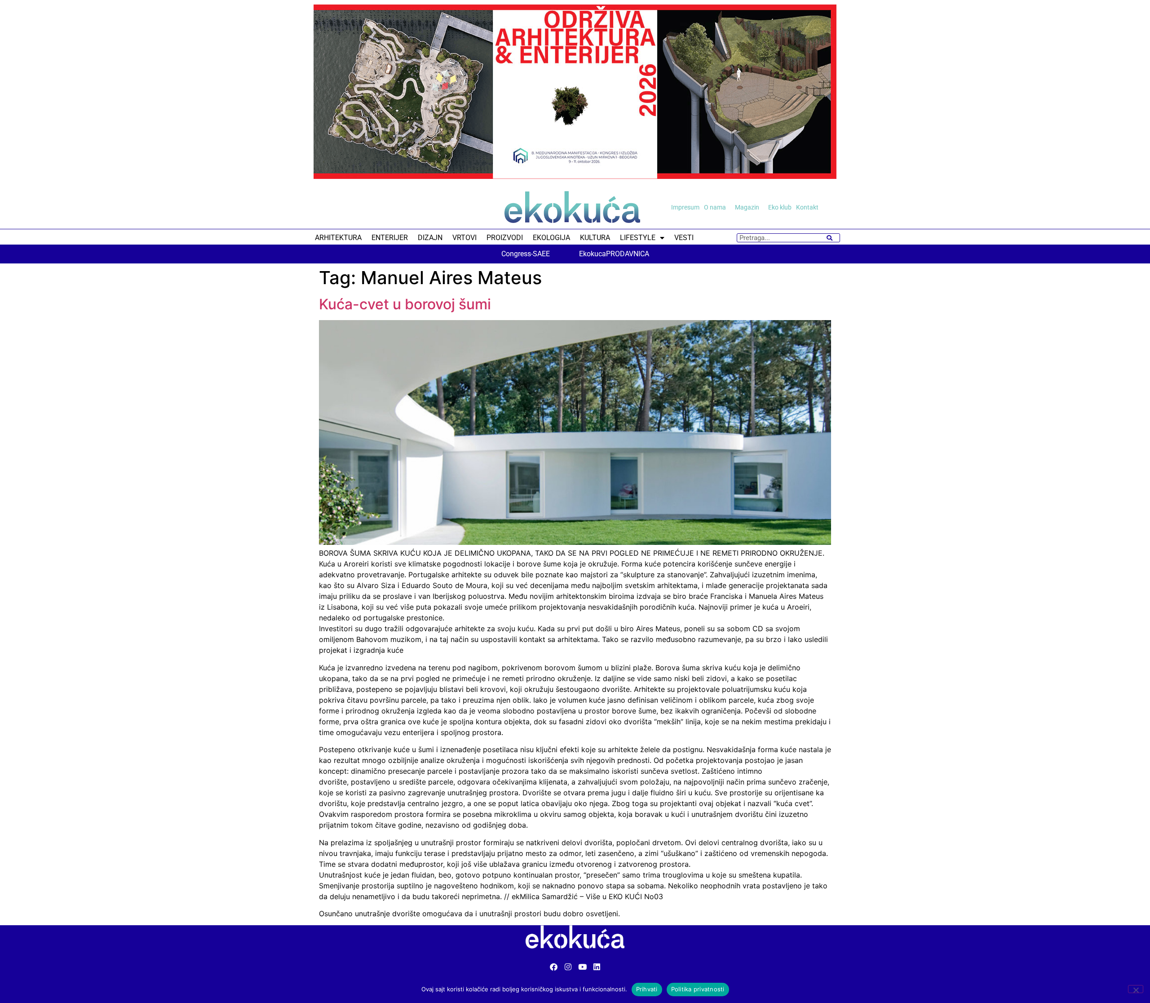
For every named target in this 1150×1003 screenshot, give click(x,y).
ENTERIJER (390, 237)
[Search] (829, 238)
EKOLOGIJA (551, 237)
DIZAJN (430, 237)
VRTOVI (464, 237)
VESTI (684, 237)
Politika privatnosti (698, 989)
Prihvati (647, 989)
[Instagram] (568, 967)
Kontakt (807, 207)
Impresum (685, 207)
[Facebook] (553, 967)
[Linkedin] (597, 967)
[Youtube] (582, 967)
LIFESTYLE (637, 237)
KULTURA (595, 237)
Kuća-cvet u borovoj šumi (405, 304)
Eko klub (780, 207)
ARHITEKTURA (338, 237)
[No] (1135, 989)
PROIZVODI (505, 237)
